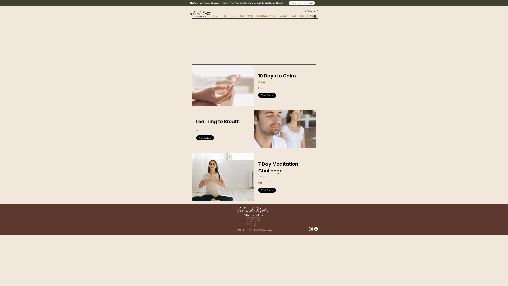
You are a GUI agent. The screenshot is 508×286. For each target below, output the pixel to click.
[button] (302, 3)
